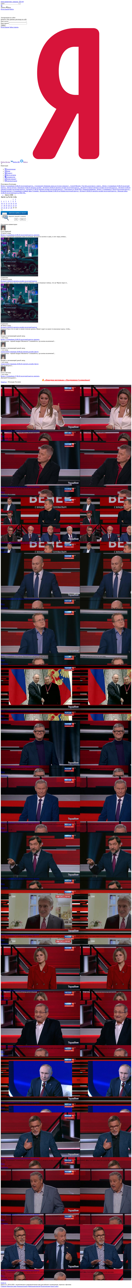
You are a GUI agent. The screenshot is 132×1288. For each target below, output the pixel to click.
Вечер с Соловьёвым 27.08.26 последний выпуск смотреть (20, 376)
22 (13, 205)
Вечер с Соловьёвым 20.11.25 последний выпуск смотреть (20, 878)
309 (3, 828)
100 (3, 1164)
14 (11, 203)
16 (16, 203)
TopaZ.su (4, 382)
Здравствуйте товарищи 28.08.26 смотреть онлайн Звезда (19, 351)
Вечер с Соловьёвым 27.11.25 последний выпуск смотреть (20, 822)
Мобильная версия (34, 1286)
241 (3, 940)
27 (9, 208)
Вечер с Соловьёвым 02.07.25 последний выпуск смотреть (20, 1270)
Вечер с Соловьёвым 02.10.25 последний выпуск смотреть (20, 1102)
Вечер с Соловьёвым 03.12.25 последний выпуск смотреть (20, 766)
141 (3, 548)
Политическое (45, 1286)
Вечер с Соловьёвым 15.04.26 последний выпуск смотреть (20, 599)
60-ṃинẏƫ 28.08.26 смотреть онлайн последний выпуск (19, 281)
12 (6, 203)
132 (3, 1276)
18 (4, 205)
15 (13, 203)
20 (9, 205)
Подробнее (4, 440)
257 (3, 716)
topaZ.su (3, 1283)
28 (11, 208)
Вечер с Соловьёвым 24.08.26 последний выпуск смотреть (20, 235)
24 (2, 208)
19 (6, 205)
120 (3, 1108)
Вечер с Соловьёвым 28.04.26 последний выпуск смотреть (20, 543)
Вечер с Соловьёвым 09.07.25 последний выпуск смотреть (20, 1214)
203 (3, 436)
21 (11, 205)
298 (3, 772)
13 (9, 203)
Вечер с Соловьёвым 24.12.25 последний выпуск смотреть (20, 710)
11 (4, 203)
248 (3, 660)
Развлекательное (22, 1286)
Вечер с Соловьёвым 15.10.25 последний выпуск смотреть (20, 1046)
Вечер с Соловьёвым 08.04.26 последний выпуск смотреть (20, 654)
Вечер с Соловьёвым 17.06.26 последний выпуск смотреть (20, 431)
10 (2, 203)
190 (3, 492)
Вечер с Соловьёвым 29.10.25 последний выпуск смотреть (20, 990)
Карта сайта (54, 1286)
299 (3, 884)
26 (6, 208)
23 (16, 205)
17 (2, 205)
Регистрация (5, 9)
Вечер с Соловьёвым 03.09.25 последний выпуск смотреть (20, 1158)
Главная (3, 1286)
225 (3, 604)
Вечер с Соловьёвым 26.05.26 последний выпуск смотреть (20, 487)
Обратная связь (11, 1286)
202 (3, 1220)
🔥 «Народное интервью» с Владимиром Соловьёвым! (66, 380)
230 (3, 1052)
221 (3, 996)
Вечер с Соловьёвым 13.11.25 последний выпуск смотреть (20, 934)
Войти (11, 9)
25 (4, 208)
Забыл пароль (13, 27)
